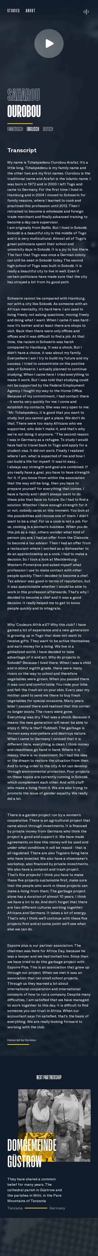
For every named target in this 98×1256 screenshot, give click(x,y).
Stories (13, 10)
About (31, 10)
